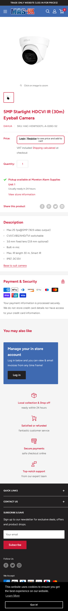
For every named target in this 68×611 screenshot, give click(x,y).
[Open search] (48, 11)
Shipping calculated (44, 147)
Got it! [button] (34, 604)
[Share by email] (62, 206)
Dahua (7, 126)
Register (32, 138)
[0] (61, 11)
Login (22, 138)
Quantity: (9, 163)
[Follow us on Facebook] (5, 565)
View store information (21, 194)
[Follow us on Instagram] (19, 565)
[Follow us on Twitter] (12, 565)
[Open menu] (5, 11)
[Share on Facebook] (42, 206)
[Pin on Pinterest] (48, 206)
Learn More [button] (13, 595)
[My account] (54, 11)
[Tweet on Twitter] (55, 206)
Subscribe (15, 544)
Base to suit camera (15, 265)
